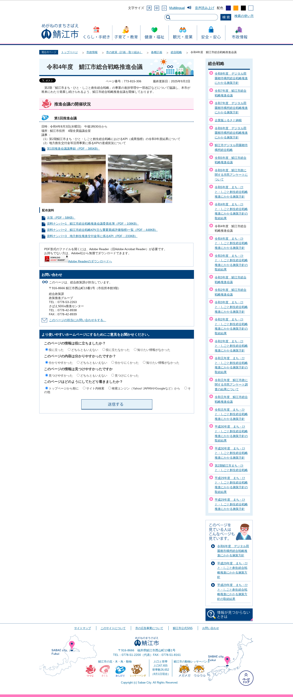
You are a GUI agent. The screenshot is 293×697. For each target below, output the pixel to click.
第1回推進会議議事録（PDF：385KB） (73, 148)
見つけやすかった (61, 375)
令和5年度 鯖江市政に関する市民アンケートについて (231, 174)
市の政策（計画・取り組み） (124, 52)
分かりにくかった (127, 362)
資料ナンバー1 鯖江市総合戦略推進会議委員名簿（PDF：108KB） (93, 223)
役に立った (56, 350)
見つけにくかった (127, 375)
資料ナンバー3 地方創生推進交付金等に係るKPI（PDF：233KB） (92, 236)
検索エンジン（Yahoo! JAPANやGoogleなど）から (146, 388)
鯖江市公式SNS (183, 628)
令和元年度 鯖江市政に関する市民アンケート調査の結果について (231, 384)
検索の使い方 (244, 16)
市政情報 (92, 52)
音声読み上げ (204, 8)
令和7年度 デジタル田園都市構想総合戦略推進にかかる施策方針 (231, 107)
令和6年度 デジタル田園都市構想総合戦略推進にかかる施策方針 (231, 132)
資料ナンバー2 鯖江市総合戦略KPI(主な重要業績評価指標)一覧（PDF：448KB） (102, 229)
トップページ (69, 52)
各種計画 (156, 52)
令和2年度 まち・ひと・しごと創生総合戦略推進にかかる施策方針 (231, 345)
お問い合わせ (210, 628)
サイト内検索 (95, 388)
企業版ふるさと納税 (228, 120)
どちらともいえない (84, 350)
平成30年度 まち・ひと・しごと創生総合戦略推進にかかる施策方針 (231, 453)
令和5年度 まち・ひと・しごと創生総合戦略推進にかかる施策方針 (231, 191)
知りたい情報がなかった (153, 350)
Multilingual (177, 8)
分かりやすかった (61, 362)
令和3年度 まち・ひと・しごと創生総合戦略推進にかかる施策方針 (231, 306)
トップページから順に (64, 388)
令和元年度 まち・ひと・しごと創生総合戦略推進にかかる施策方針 (231, 414)
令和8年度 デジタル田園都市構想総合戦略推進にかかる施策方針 (231, 78)
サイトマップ (82, 628)
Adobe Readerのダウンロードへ (90, 261)
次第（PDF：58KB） (61, 217)
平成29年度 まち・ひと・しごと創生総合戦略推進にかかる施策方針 (231, 504)
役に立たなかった (118, 350)
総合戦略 (176, 52)
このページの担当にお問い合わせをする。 (77, 320)
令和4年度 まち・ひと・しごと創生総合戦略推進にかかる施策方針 (231, 243)
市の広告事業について (149, 628)
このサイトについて (113, 628)
